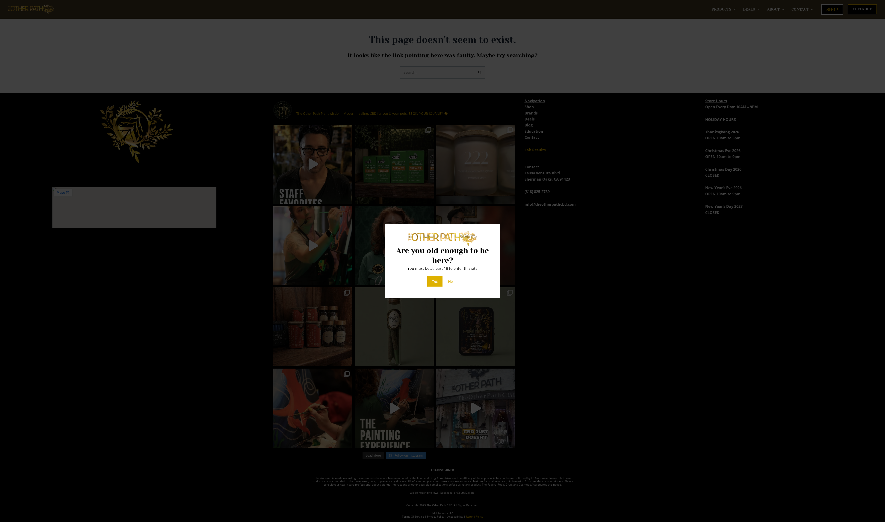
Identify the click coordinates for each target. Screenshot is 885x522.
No (450, 281)
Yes (435, 281)
